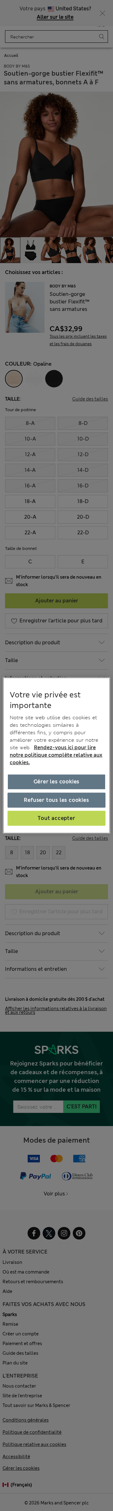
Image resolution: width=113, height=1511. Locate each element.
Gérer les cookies (57, 781)
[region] (56, 755)
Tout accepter (56, 818)
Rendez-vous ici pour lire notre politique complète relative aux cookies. (56, 755)
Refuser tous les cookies (56, 799)
